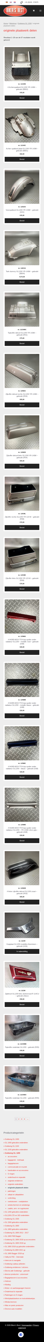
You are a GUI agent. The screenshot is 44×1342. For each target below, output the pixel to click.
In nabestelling (22, 951)
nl (16, 2)
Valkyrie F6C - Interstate (14, 1257)
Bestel (22, 98)
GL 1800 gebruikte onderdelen (16, 1229)
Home (6, 23)
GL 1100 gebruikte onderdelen (16, 1150)
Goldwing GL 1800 (12, 1226)
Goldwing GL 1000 (12, 1139)
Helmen (8, 1281)
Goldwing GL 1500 (12, 1219)
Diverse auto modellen (13, 1309)
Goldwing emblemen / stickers (16, 1267)
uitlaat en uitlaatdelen (16, 1195)
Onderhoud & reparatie (13, 1291)
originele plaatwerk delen (18, 1188)
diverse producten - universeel (16, 1274)
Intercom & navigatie (13, 1260)
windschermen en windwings (19, 1205)
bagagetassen (13, 1163)
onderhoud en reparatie (16, 1177)
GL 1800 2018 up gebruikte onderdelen (19, 1246)
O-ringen (11, 1174)
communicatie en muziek (17, 1167)
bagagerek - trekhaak (16, 1160)
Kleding (8, 1285)
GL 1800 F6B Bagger (13, 1236)
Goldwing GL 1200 (25, 23)
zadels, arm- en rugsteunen (18, 1208)
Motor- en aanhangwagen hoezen (18, 1288)
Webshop (12, 23)
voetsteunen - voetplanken (18, 1201)
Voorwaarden (27, 1325)
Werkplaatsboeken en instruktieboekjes (20, 1298)
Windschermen (11, 1302)
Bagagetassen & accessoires (16, 1278)
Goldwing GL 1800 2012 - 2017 (17, 1233)
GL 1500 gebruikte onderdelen (16, 1222)
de (9, 2)
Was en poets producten (14, 1305)
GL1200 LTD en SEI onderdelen (17, 1215)
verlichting (11, 1198)
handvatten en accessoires (18, 1170)
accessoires (12, 1156)
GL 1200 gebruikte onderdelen (16, 1212)
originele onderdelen (15, 1184)
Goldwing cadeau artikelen (15, 1264)
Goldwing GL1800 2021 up (15, 1250)
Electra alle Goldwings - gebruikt (17, 1271)
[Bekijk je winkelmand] (33, 10)
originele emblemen (15, 1181)
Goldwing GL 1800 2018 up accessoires (20, 1240)
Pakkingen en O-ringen (14, 1295)
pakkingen (12, 1191)
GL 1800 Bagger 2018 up (14, 1253)
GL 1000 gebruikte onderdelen (16, 1143)
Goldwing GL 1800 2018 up (15, 1243)
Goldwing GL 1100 (12, 1146)
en (13, 2)
